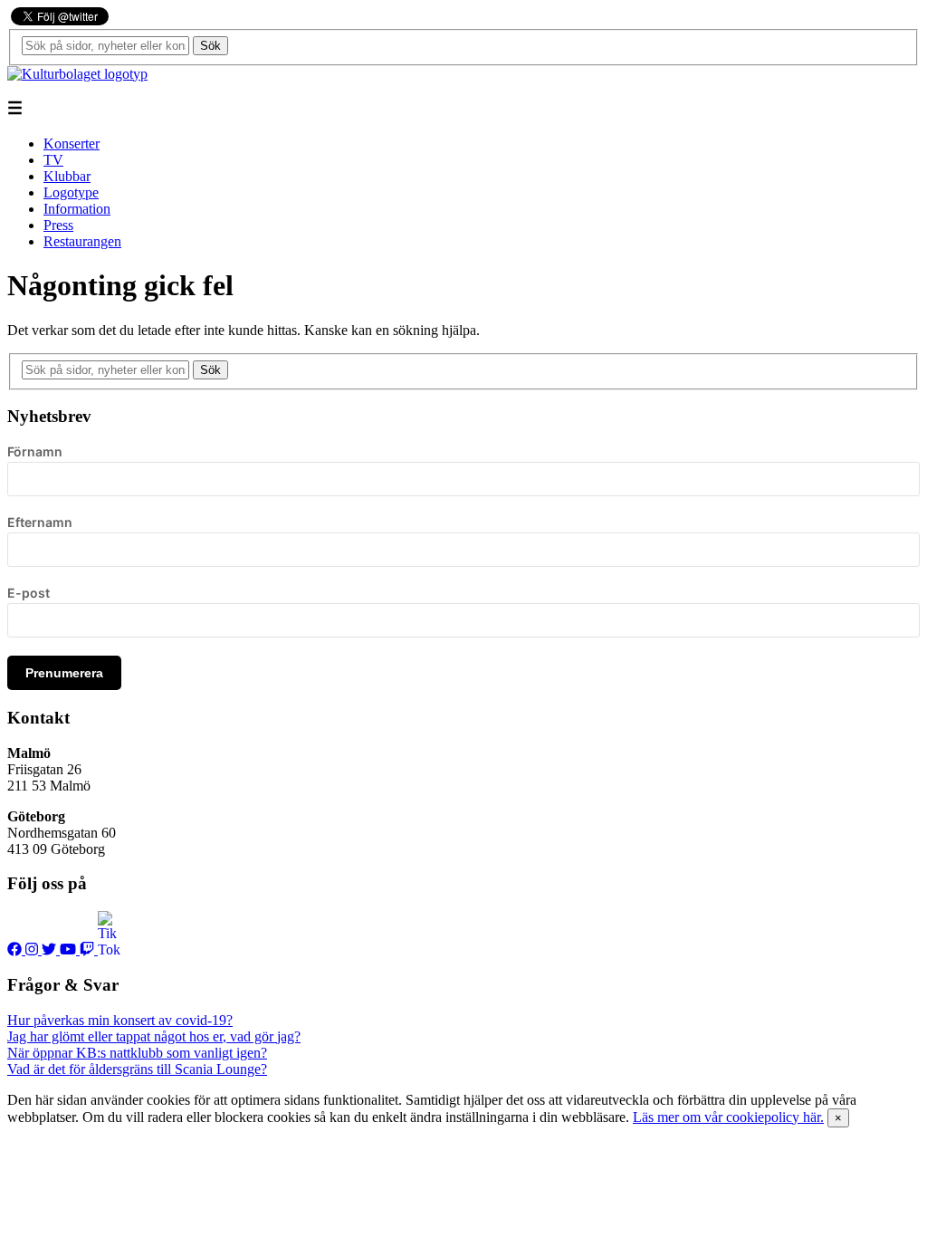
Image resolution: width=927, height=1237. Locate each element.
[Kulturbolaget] (77, 74)
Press (58, 225)
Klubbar (67, 176)
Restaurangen (82, 241)
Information (76, 208)
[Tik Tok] (108, 949)
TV (53, 160)
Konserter (71, 143)
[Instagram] (33, 949)
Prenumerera (64, 673)
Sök (210, 46)
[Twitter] (51, 949)
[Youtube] (70, 949)
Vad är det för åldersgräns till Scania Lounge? (137, 1069)
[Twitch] (89, 949)
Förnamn (34, 451)
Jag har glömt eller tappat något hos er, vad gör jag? (154, 1036)
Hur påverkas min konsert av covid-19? (120, 1020)
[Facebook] (16, 949)
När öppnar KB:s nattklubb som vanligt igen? (137, 1052)
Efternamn (39, 522)
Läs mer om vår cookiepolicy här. (728, 1117)
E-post (28, 592)
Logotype (71, 192)
